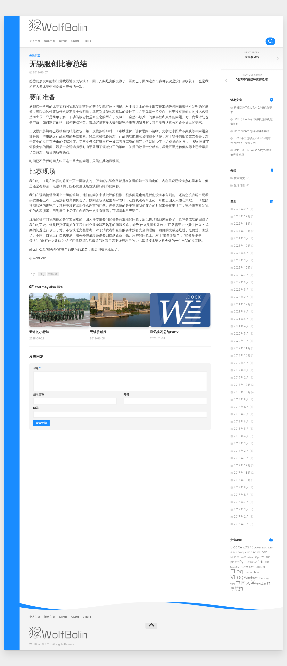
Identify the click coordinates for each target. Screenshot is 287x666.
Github (63, 41)
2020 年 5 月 (241, 333)
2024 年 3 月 (241, 238)
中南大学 (52, 274)
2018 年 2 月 (241, 450)
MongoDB (241, 557)
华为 (258, 584)
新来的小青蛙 (39, 332)
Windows (251, 578)
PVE (237, 562)
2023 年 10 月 (242, 245)
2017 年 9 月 (241, 487)
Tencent (259, 567)
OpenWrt (260, 557)
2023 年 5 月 (241, 252)
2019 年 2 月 (241, 377)
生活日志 (34, 55)
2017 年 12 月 (242, 465)
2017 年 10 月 (242, 480)
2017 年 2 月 (241, 516)
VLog (236, 577)
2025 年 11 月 (242, 223)
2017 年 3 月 (241, 509)
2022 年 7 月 (241, 275)
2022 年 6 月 (241, 282)
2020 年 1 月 (241, 340)
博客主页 (49, 41)
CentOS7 (244, 547)
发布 (263, 583)
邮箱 (126, 394)
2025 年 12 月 (242, 216)
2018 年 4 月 (241, 436)
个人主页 (34, 41)
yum (232, 584)
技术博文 (239, 178)
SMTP (239, 567)
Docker (256, 547)
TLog (236, 571)
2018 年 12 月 (242, 384)
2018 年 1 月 (241, 458)
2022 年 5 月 (241, 289)
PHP (268, 557)
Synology (247, 566)
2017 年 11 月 (242, 472)
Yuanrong (264, 578)
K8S (258, 552)
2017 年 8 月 (241, 494)
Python (245, 562)
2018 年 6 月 (241, 421)
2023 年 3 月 (241, 260)
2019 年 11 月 (242, 348)
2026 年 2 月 (241, 209)
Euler (270, 547)
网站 (36, 407)
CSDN (75, 41)
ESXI (264, 547)
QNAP (254, 562)
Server (233, 567)
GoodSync (242, 552)
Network (251, 557)
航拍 (238, 588)
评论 (37, 368)
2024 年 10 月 (242, 231)
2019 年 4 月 (241, 362)
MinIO (233, 557)
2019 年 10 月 (242, 355)
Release (263, 562)
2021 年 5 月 (241, 319)
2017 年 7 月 (241, 502)
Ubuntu (256, 572)
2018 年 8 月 (241, 406)
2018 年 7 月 (241, 414)
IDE (254, 552)
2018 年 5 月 (241, 428)
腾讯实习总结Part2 (164, 332)
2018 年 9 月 (241, 399)
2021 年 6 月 (241, 311)
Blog (42, 274)
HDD (249, 552)
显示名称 (38, 394)
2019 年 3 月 (241, 370)
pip (232, 562)
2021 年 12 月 (242, 304)
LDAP (264, 552)
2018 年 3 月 (241, 443)
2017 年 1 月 (241, 524)
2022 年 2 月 (241, 296)
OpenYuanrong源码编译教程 (251, 131)
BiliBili (87, 41)
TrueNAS (247, 572)
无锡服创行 (98, 332)
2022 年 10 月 (242, 267)
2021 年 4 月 (241, 326)
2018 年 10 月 (242, 392)
